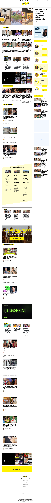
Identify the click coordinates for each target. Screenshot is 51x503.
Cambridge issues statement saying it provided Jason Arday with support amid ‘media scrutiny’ (16, 180)
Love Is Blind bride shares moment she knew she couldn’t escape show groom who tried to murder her (26, 38)
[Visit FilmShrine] (17, 311)
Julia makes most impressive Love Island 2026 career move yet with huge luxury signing (44, 149)
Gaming (16, 6)
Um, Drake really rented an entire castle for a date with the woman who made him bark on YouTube (9, 368)
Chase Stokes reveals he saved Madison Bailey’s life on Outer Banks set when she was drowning (17, 65)
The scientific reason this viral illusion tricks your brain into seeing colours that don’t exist (9, 294)
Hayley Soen (43, 45)
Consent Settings (25, 491)
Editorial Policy (25, 488)
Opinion (25, 6)
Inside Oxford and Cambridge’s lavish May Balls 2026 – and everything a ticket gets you (26, 332)
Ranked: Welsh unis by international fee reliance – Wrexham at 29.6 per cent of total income (25, 178)
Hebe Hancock (7, 371)
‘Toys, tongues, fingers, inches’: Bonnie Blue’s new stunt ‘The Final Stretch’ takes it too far (44, 100)
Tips (48, 0)
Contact (38, 0)
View (44, 48)
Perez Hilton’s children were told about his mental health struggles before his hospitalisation (26, 218)
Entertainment (7, 6)
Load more (17, 469)
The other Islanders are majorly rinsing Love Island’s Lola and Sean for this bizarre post (44, 176)
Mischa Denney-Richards (26, 199)
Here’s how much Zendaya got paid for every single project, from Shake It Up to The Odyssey (26, 65)
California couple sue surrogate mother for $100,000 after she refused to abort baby (17, 218)
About (25, 482)
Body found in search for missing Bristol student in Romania (8, 177)
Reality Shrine (33, 6)
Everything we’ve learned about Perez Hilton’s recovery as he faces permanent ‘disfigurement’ (16, 38)
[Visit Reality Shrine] (41, 32)
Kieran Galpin (7, 260)
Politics (20, 6)
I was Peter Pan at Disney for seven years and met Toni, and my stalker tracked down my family (10, 425)
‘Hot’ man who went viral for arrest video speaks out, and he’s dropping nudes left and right (10, 276)
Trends (12, 6)
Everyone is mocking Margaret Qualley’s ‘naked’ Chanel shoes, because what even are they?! (8, 65)
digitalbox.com (26, 501)
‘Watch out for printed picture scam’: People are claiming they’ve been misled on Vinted (8, 217)
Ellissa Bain (6, 157)
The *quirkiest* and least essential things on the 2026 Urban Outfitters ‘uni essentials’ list (8, 332)
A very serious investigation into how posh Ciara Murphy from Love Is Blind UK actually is (7, 50)
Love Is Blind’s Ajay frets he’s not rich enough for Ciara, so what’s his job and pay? (10, 117)
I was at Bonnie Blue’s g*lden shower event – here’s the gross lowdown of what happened (44, 165)
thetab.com (23, 499)
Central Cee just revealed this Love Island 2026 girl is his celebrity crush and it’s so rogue (10, 387)
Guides (29, 6)
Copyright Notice (25, 490)
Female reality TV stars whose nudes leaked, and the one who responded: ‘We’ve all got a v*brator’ (10, 349)
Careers (25, 484)
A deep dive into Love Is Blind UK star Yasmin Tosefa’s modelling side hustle (10, 406)
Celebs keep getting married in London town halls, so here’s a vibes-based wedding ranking (9, 136)
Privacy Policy (25, 493)
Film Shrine (37, 6)
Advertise (43, 0)
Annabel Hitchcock (8, 189)
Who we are (34, 0)
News (2, 6)
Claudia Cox (7, 120)
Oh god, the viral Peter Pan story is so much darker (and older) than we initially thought (10, 257)
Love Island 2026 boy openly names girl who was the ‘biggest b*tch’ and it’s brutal (44, 154)
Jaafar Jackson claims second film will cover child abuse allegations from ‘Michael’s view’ (9, 154)
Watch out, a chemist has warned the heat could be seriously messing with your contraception (10, 445)
